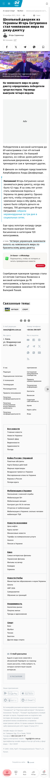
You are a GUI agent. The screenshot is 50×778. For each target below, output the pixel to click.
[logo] (17, 3)
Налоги (10, 540)
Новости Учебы (15, 578)
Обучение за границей (16, 595)
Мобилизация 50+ (14, 498)
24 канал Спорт (9, 11)
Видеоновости (13, 443)
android (10, 693)
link (28, 340)
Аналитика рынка (14, 607)
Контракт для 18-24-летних (18, 504)
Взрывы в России (14, 479)
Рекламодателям (9, 389)
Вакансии (30, 395)
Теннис (10, 633)
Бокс (9, 626)
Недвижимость (14, 604)
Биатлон (10, 636)
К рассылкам (16, 677)
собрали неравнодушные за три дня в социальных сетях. (20, 214)
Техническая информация (32, 386)
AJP (15, 40)
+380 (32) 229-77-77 (18, 736)
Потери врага (13, 482)
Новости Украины (14, 436)
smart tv (10, 700)
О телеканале (8, 380)
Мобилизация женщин (16, 501)
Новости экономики (17, 523)
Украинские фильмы (16, 559)
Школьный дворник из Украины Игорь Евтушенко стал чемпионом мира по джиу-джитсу (36, 11)
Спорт (10, 622)
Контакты (30, 391)
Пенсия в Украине (15, 544)
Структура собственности (33, 400)
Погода (10, 449)
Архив (29, 405)
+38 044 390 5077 (34, 330)
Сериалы (11, 569)
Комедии (11, 566)
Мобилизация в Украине (19, 491)
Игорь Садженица (16, 35)
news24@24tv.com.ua (12, 330)
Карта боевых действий (17, 465)
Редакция (7, 372)
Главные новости (14, 432)
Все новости (13, 429)
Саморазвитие (13, 592)
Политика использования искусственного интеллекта (9, 405)
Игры (29, 414)
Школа (10, 585)
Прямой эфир (13, 439)
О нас (5, 368)
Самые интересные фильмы (19, 555)
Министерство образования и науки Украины (26, 581)
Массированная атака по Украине (21, 475)
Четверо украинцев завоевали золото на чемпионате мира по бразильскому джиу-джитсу (24, 244)
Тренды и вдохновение (17, 614)
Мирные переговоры (16, 468)
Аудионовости (13, 446)
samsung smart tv (28, 700)
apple (28, 693)
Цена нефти (12, 526)
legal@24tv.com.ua (33, 739)
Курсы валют (12, 530)
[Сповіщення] (47, 3)
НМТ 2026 (11, 588)
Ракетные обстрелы (15, 461)
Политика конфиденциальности (11, 398)
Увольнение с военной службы (20, 494)
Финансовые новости (16, 533)
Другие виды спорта (15, 640)
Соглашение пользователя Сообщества (32, 373)
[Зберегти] (43, 47)
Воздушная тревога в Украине (20, 472)
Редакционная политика (12, 376)
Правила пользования (12, 393)
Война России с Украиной (20, 458)
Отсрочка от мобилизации (18, 508)
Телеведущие (8, 384)
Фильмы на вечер (14, 562)
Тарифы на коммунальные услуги (21, 537)
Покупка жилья (13, 610)
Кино (9, 552)
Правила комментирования (34, 380)
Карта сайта (31, 410)
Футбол (20, 11)
